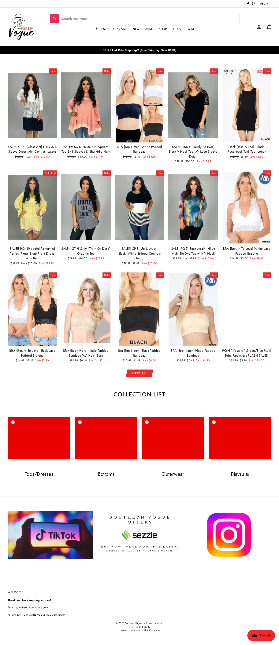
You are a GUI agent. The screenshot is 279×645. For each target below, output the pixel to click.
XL (39, 127)
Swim (190, 29)
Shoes (176, 29)
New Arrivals (143, 29)
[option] (139, 50)
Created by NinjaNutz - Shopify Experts (139, 630)
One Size (139, 127)
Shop (163, 29)
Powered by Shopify (139, 626)
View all (140, 373)
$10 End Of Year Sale (112, 29)
